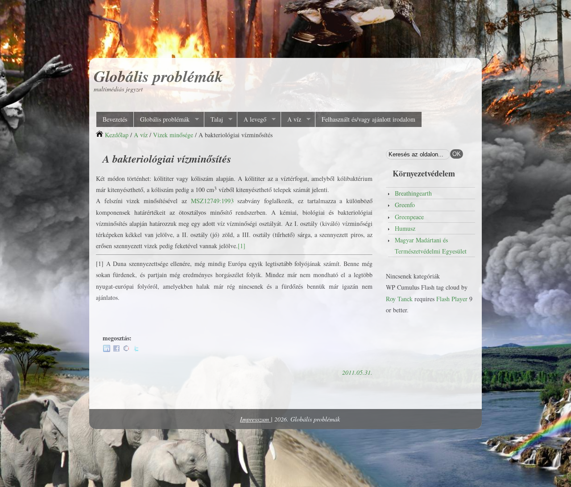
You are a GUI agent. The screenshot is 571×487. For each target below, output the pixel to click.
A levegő (251, 119)
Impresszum (255, 419)
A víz (291, 119)
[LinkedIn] (106, 349)
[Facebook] (116, 349)
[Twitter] (136, 349)
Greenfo (405, 205)
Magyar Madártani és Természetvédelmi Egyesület (431, 245)
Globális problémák (158, 76)
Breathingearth (413, 193)
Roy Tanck (399, 299)
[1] (241, 245)
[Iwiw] (126, 349)
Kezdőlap (116, 135)
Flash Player (452, 299)
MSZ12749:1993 (212, 200)
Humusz (405, 228)
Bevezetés (115, 119)
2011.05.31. (357, 372)
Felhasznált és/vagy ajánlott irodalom (368, 119)
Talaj (213, 119)
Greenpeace (409, 217)
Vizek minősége (173, 135)
